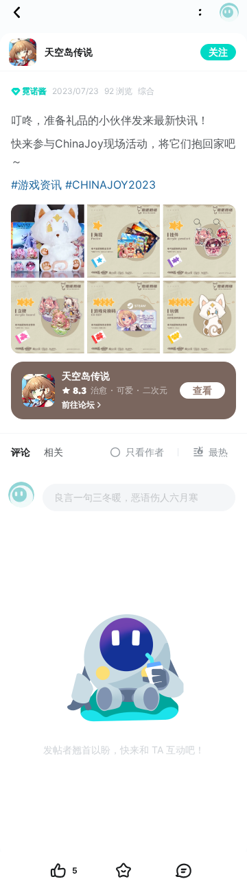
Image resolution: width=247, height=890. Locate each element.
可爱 (125, 390)
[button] (225, 12)
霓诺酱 (34, 91)
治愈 (99, 390)
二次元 (155, 390)
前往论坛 (78, 404)
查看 (202, 390)
